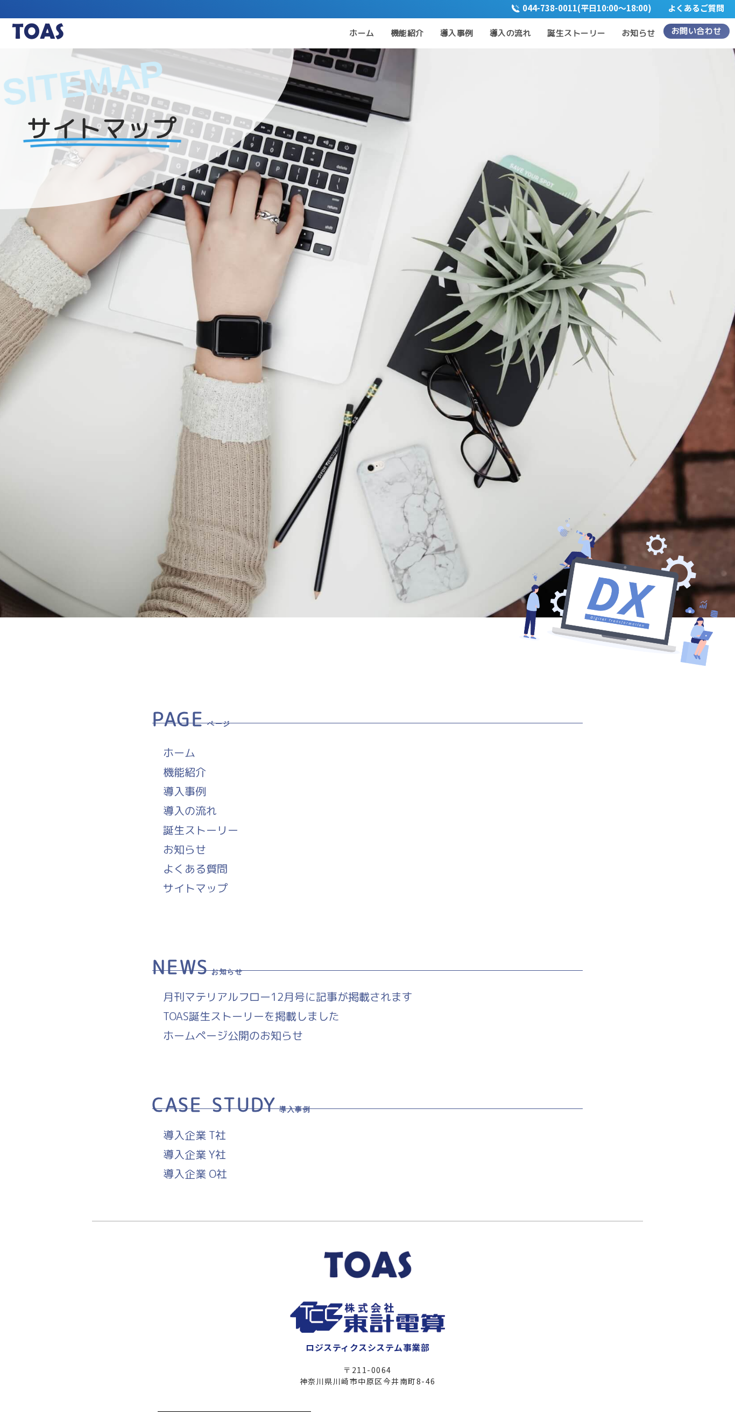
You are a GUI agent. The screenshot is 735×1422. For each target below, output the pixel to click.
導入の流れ (190, 810)
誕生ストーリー (200, 829)
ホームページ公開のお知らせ (233, 1035)
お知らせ (184, 849)
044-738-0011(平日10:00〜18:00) (595, 7)
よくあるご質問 (696, 7)
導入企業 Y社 (194, 1154)
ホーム (179, 752)
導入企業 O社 (195, 1173)
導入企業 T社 (194, 1134)
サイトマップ (195, 887)
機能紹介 (184, 771)
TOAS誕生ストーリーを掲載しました (251, 1015)
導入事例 (184, 791)
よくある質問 (195, 868)
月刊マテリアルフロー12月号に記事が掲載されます (288, 996)
